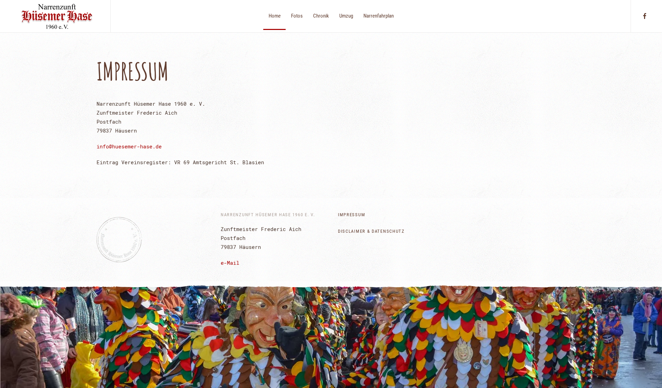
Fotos (297, 16)
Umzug (346, 16)
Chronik (321, 16)
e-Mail (230, 262)
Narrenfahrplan (378, 16)
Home (275, 16)
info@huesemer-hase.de (129, 146)
